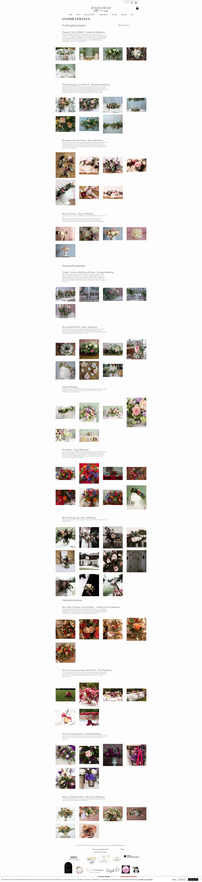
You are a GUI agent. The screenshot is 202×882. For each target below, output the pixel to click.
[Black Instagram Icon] (136, 3)
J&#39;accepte (193, 879)
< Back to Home (124, 25)
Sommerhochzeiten (73, 265)
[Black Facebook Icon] (132, 3)
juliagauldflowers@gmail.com (117, 845)
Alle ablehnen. (182, 879)
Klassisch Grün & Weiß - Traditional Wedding (83, 32)
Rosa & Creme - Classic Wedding (78, 213)
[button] (137, 8)
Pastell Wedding (70, 387)
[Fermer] (200, 879)
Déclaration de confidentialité (145, 879)
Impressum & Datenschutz (100, 849)
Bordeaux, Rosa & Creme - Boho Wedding (82, 140)
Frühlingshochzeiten (74, 25)
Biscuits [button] (174, 879)
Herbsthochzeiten (72, 600)
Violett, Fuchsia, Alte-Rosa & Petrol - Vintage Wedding (88, 272)
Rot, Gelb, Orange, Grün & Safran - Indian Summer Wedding (91, 607)
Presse (122, 849)
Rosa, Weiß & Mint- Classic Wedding (79, 327)
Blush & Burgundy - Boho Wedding (79, 517)
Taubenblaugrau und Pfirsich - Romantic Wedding (85, 84)
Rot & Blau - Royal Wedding (75, 449)
